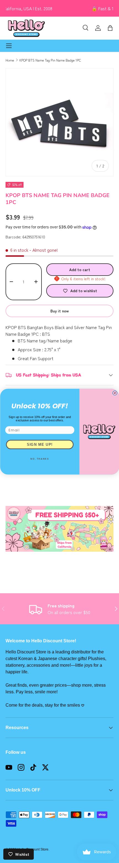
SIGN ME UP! (40, 444)
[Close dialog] (114, 393)
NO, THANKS (39, 458)
